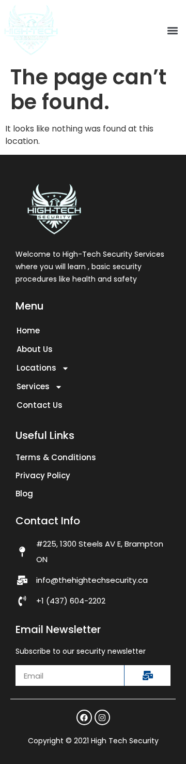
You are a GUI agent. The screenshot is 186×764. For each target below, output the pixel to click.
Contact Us (40, 405)
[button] (172, 30)
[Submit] (147, 675)
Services (33, 386)
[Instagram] (102, 717)
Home (28, 330)
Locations (36, 367)
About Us (35, 349)
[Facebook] (84, 717)
